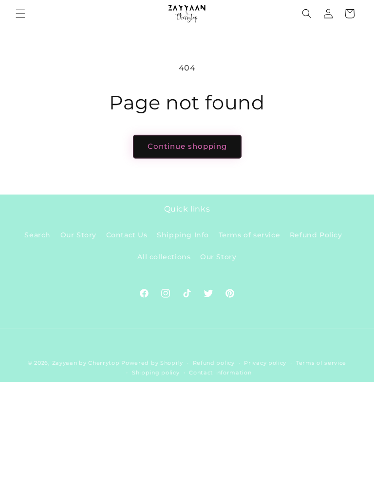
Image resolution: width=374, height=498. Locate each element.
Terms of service (249, 235)
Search (37, 235)
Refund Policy (316, 235)
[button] (20, 13)
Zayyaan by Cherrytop (86, 362)
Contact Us (127, 235)
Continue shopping (187, 146)
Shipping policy (156, 372)
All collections (163, 256)
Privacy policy (265, 362)
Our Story (78, 235)
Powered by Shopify (152, 362)
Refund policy (214, 362)
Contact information (220, 372)
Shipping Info (183, 235)
